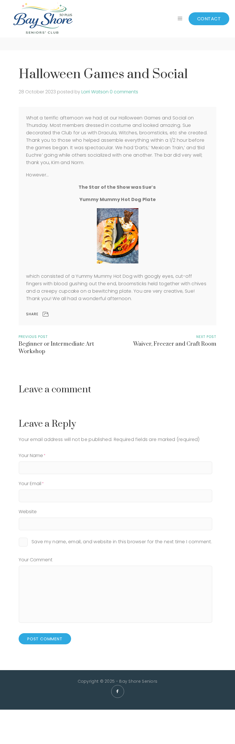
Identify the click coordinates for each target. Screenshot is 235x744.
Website (28, 511)
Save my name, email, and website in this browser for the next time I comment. (122, 541)
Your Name (31, 455)
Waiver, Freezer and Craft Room (174, 344)
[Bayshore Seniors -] (43, 19)
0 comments (124, 91)
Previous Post (33, 336)
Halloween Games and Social (103, 74)
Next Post (206, 336)
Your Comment (35, 559)
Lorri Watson (95, 91)
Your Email (30, 483)
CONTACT (209, 18)
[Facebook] (117, 691)
